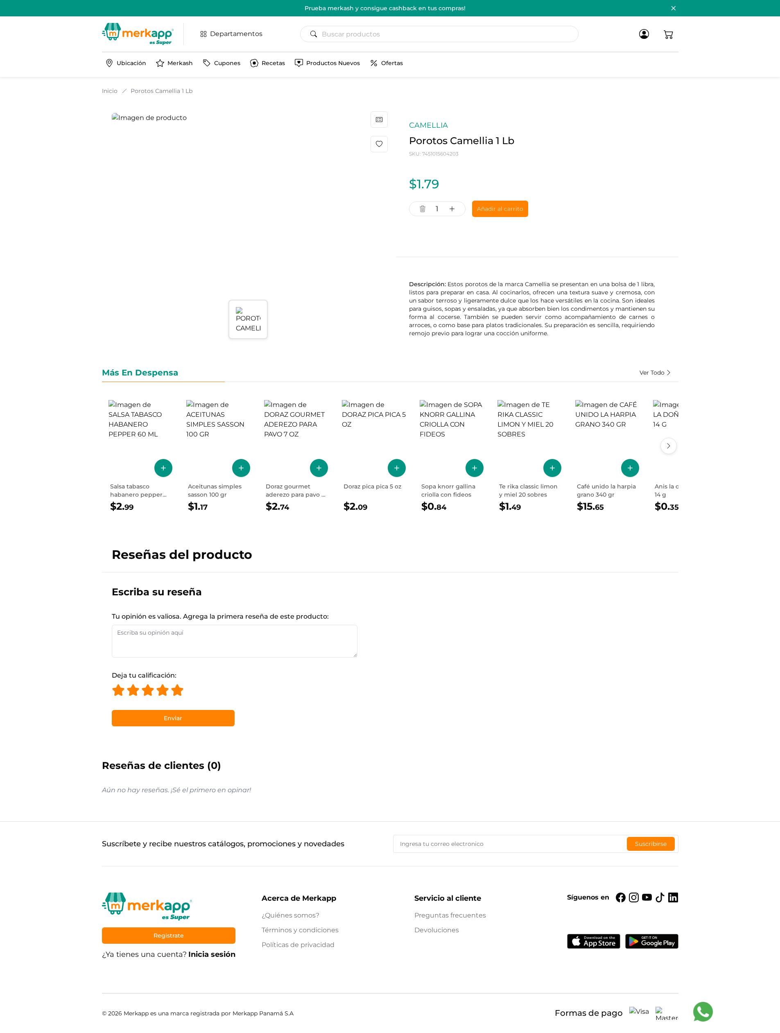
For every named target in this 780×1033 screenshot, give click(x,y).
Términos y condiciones (300, 930)
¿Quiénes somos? (290, 915)
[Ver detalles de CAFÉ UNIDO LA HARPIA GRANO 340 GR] (607, 456)
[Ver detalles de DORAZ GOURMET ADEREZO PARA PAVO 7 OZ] (296, 456)
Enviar (173, 718)
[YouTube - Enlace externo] (647, 897)
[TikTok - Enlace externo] (660, 897)
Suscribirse (651, 844)
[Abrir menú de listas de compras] (379, 119)
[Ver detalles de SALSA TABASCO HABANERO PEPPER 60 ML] (140, 456)
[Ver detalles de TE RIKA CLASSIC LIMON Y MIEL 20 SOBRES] (529, 456)
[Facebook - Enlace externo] (621, 897)
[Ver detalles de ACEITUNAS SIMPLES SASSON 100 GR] (218, 456)
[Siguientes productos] (668, 446)
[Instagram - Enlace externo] (634, 897)
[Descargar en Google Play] (651, 941)
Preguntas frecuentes (450, 915)
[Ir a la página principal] (138, 34)
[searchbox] (442, 34)
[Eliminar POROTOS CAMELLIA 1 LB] (422, 209)
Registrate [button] (169, 935)
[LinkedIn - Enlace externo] (673, 897)
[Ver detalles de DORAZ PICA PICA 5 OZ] (374, 456)
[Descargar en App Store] (593, 941)
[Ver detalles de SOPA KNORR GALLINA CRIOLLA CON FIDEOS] (451, 456)
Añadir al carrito (500, 208)
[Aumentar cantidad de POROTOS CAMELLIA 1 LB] (452, 209)
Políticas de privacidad (298, 945)
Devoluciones (436, 930)
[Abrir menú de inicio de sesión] (644, 34)
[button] (668, 34)
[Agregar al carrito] (163, 468)
